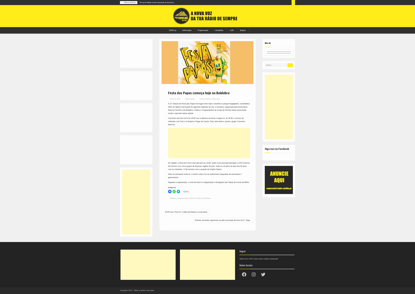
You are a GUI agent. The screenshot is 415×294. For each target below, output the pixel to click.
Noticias (208, 99)
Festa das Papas (183, 198)
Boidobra (173, 198)
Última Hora (216, 99)
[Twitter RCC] (281, 3)
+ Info (231, 30)
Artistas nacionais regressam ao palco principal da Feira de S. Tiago (222, 220)
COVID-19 (172, 30)
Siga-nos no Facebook (277, 148)
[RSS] (285, 3)
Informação (186, 30)
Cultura (202, 99)
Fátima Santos (190, 99)
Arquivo (243, 30)
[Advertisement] (209, 143)
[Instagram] (277, 3)
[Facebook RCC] (273, 3)
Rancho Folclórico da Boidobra (200, 198)
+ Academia (218, 30)
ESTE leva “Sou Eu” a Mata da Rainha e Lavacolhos (186, 212)
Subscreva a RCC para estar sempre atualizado (258, 259)
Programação (203, 30)
